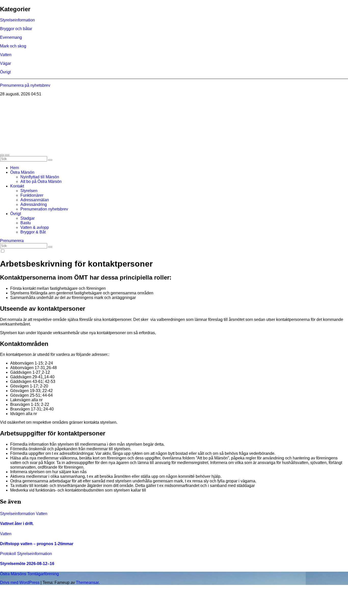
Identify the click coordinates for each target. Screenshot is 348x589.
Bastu (25, 223)
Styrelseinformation (17, 20)
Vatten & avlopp (34, 227)
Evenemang (11, 37)
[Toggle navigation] (7, 155)
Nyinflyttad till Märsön (39, 177)
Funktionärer (31, 195)
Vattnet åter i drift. (17, 523)
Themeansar (87, 582)
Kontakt (17, 186)
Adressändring (33, 204)
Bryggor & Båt (33, 232)
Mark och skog (13, 46)
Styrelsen (28, 191)
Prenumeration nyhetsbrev (44, 209)
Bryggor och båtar (16, 29)
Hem (14, 168)
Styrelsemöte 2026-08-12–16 (27, 563)
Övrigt (5, 72)
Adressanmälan (34, 200)
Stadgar (27, 218)
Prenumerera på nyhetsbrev (25, 85)
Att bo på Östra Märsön (41, 181)
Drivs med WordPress (20, 582)
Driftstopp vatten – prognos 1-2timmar (36, 544)
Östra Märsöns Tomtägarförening (66, 106)
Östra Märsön (22, 172)
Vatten (5, 55)
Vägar (5, 63)
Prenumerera (12, 241)
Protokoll (8, 554)
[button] (2, 155)
